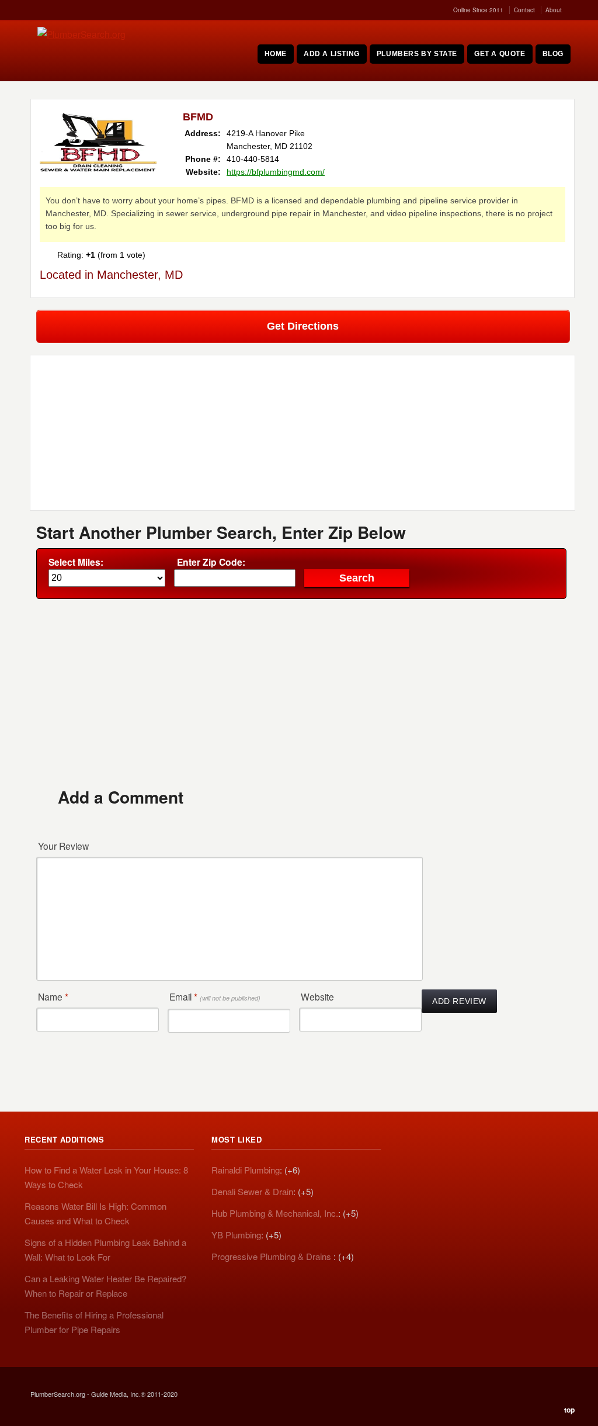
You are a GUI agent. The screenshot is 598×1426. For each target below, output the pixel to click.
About (553, 10)
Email (214, 996)
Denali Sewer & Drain (252, 1191)
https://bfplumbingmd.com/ (276, 171)
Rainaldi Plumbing (245, 1170)
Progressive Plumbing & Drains (272, 1256)
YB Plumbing (236, 1234)
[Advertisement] (302, 692)
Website (317, 996)
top (569, 1409)
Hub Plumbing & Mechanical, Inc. (274, 1213)
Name (53, 996)
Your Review (63, 845)
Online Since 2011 (478, 10)
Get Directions (303, 326)
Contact (524, 10)
